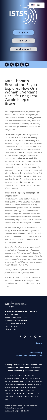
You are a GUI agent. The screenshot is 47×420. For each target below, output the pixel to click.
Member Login (22, 49)
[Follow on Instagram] (22, 65)
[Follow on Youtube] (27, 65)
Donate (39, 343)
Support (22, 32)
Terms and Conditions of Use (29, 355)
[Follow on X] (12, 65)
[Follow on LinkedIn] (17, 65)
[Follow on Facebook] (7, 65)
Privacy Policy (36, 352)
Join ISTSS (22, 40)
